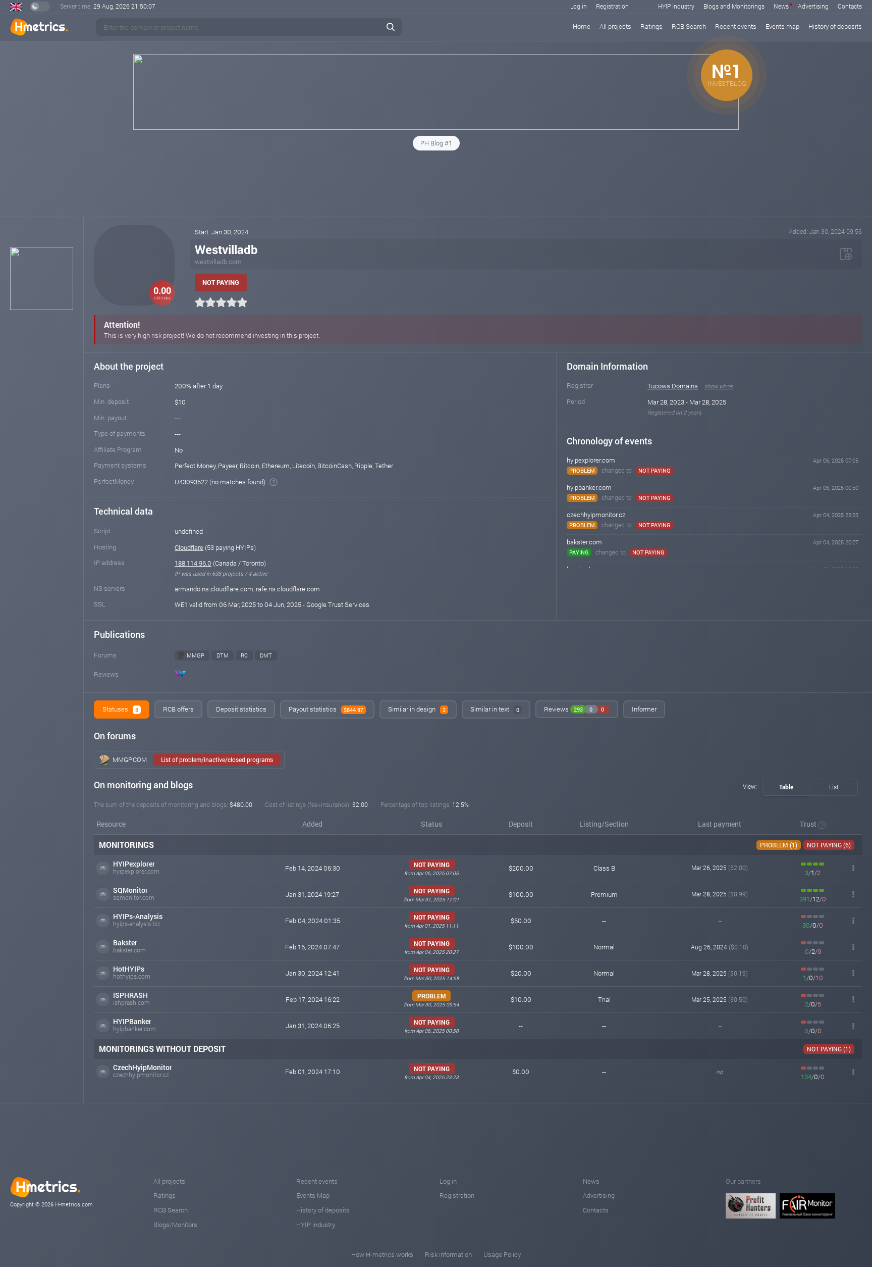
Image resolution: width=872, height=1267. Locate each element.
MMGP (195, 655)
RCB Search (689, 26)
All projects (615, 26)
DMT (266, 655)
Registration (612, 6)
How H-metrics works (382, 1254)
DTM (222, 655)
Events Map (313, 1195)
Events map (782, 26)
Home (581, 26)
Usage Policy (502, 1254)
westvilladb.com (218, 261)
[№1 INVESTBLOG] (436, 127)
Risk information (448, 1254)
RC (244, 655)
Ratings (651, 26)
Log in (578, 6)
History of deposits (835, 26)
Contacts (850, 6)
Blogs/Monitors (175, 1224)
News (781, 6)
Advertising (813, 6)
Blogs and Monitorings (734, 6)
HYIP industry (676, 6)
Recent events (735, 26)
